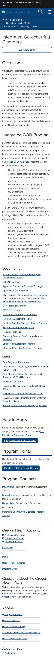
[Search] (40, 11)
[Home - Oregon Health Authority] (3, 19)
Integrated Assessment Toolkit (17, 318)
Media (5, 556)
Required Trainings (12, 331)
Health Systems (16, 19)
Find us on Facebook (15, 535)
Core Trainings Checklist (14, 305)
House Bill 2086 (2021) (18, 161)
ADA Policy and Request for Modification (21, 632)
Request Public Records (13, 562)
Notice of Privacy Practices (14, 638)
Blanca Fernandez (11, 494)
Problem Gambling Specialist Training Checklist (25, 323)
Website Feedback (14, 541)
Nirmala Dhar (8, 503)
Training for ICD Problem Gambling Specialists (25, 405)
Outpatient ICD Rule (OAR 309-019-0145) (23, 393)
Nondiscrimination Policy (13, 626)
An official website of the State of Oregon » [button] (24, 2)
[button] (4, 5)
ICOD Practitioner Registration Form (20, 314)
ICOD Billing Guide (12, 309)
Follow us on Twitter (14, 538)
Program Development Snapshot (18, 327)
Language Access (13, 614)
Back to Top (10, 653)
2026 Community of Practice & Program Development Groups (21, 276)
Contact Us (7, 547)
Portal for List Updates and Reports (21, 468)
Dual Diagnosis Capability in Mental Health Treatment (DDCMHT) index (23, 376)
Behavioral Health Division (18, 23)
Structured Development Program (19, 343)
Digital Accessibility (11, 620)
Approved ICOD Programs (15, 290)
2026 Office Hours (11, 281)
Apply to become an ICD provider (20, 440)
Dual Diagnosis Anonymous (16, 362)
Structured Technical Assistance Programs (23, 348)
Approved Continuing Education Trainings (22, 286)
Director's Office (9, 568)
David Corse (8, 486)
